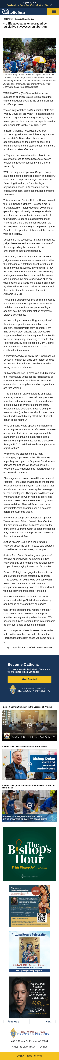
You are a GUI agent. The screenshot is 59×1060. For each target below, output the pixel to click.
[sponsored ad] (29, 906)
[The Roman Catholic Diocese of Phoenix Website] (29, 689)
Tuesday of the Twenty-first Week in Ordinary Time (28, 5)
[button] (29, 726)
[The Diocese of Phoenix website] (29, 1033)
